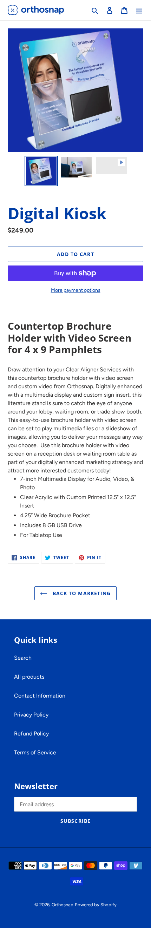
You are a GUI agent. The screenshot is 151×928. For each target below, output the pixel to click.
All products (29, 676)
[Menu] (139, 10)
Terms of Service (35, 752)
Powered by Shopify (96, 904)
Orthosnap (62, 904)
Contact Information (39, 695)
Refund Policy (31, 733)
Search (23, 657)
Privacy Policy (31, 714)
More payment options (75, 290)
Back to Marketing (81, 593)
